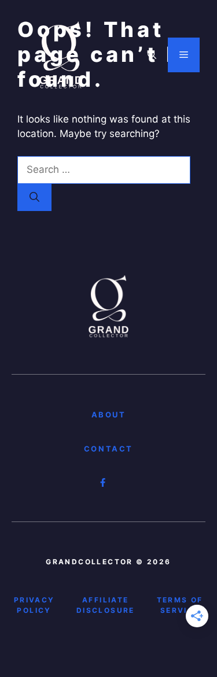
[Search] (34, 198)
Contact (108, 448)
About (108, 414)
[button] (152, 55)
